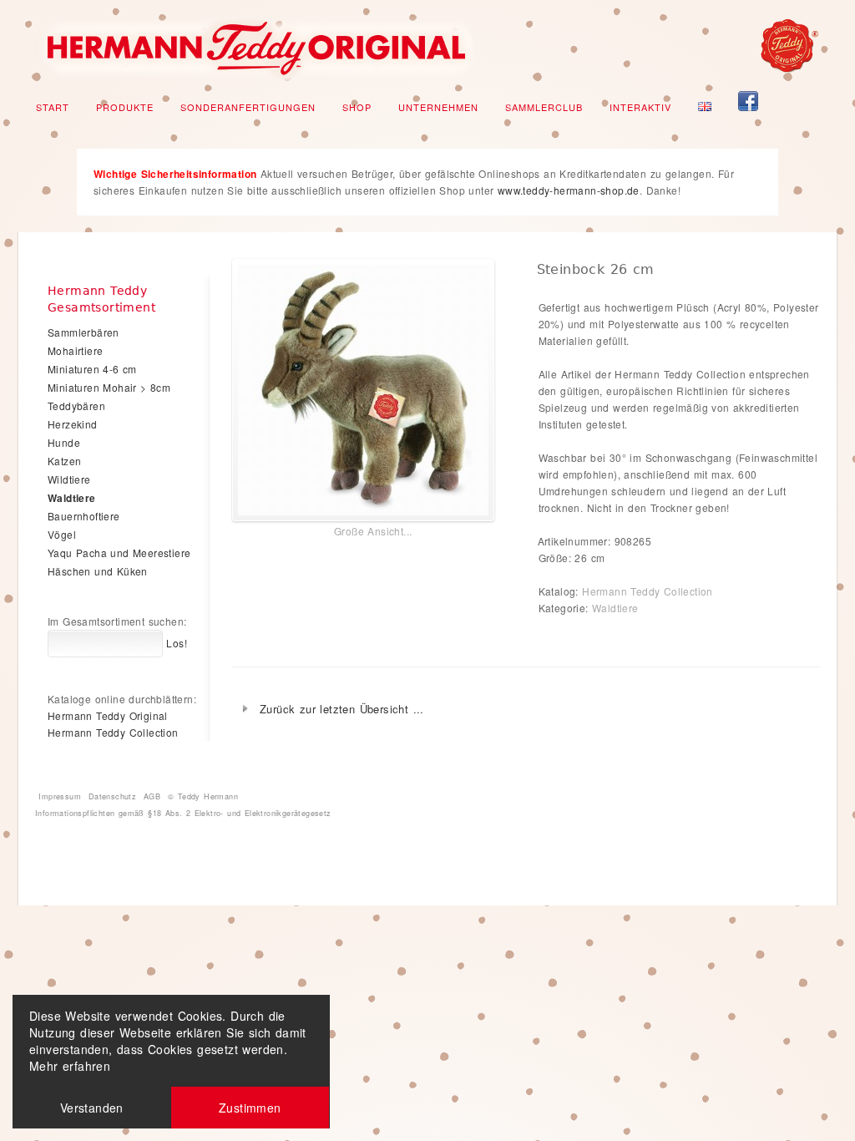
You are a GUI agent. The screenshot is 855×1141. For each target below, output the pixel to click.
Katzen (64, 461)
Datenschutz (112, 796)
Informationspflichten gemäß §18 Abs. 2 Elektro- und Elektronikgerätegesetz (183, 813)
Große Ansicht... (373, 531)
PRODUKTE (125, 107)
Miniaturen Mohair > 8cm (109, 387)
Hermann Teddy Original (108, 715)
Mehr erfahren (69, 1065)
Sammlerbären (83, 332)
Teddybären (76, 405)
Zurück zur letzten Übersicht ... (342, 709)
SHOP (357, 107)
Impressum (59, 796)
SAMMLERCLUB (544, 107)
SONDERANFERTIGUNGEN (248, 107)
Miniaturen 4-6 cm (92, 369)
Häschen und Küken (98, 571)
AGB (152, 796)
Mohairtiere (75, 350)
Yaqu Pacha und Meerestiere (119, 552)
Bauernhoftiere (84, 516)
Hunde (64, 442)
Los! (175, 643)
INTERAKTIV (640, 107)
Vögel (62, 534)
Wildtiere (69, 479)
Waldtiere (615, 608)
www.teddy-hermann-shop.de (569, 190)
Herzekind (73, 424)
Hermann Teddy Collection (647, 591)
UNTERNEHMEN (438, 107)
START (52, 107)
